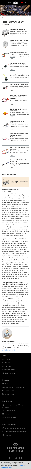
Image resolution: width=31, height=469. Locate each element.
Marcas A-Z (7, 363)
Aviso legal (6, 435)
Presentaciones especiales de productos (12, 406)
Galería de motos (8, 410)
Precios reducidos (8, 370)
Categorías (7, 359)
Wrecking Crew (8, 394)
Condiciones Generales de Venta (13, 428)
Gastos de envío (8, 373)
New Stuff (6, 366)
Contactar (6, 384)
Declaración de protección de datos (14, 432)
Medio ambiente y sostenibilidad (13, 387)
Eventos (6, 414)
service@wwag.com (7, 350)
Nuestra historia (8, 391)
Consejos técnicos (9, 417)
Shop (9, 2)
